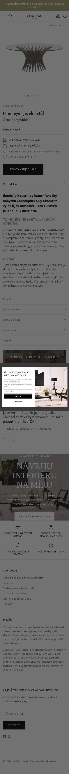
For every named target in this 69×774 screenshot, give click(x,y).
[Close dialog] (65, 369)
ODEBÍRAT (18, 396)
